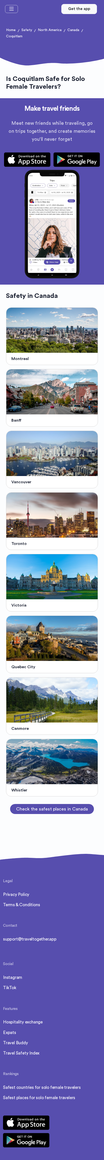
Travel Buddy (15, 1043)
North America (50, 30)
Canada (73, 30)
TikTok (9, 988)
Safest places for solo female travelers (39, 1098)
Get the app (79, 9)
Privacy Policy (16, 894)
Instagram (12, 977)
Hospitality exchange (23, 1022)
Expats (9, 1032)
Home (11, 30)
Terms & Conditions (21, 905)
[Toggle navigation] (11, 9)
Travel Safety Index (21, 1053)
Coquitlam (14, 36)
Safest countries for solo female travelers (42, 1087)
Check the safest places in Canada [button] (52, 809)
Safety (26, 30)
